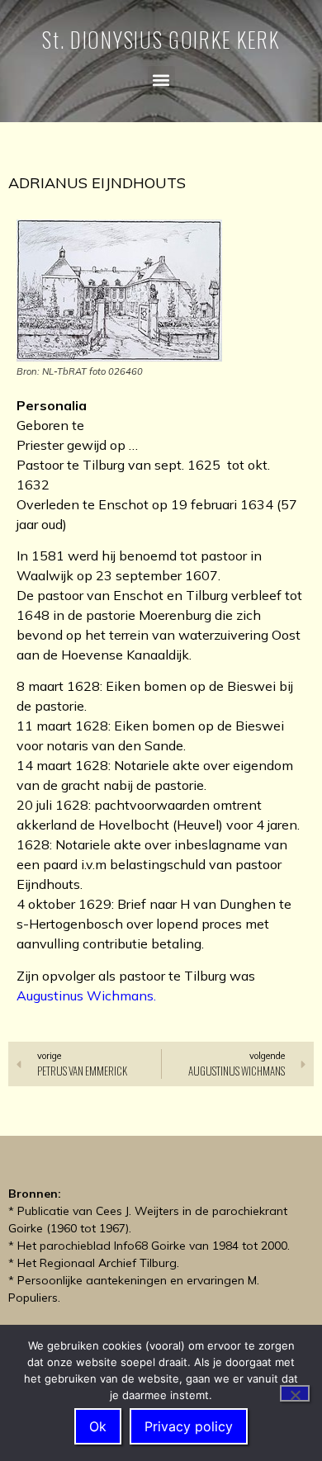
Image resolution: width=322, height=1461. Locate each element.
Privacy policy (188, 1426)
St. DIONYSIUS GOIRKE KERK (161, 39)
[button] (161, 79)
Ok (98, 1426)
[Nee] (295, 1393)
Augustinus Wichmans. (86, 995)
